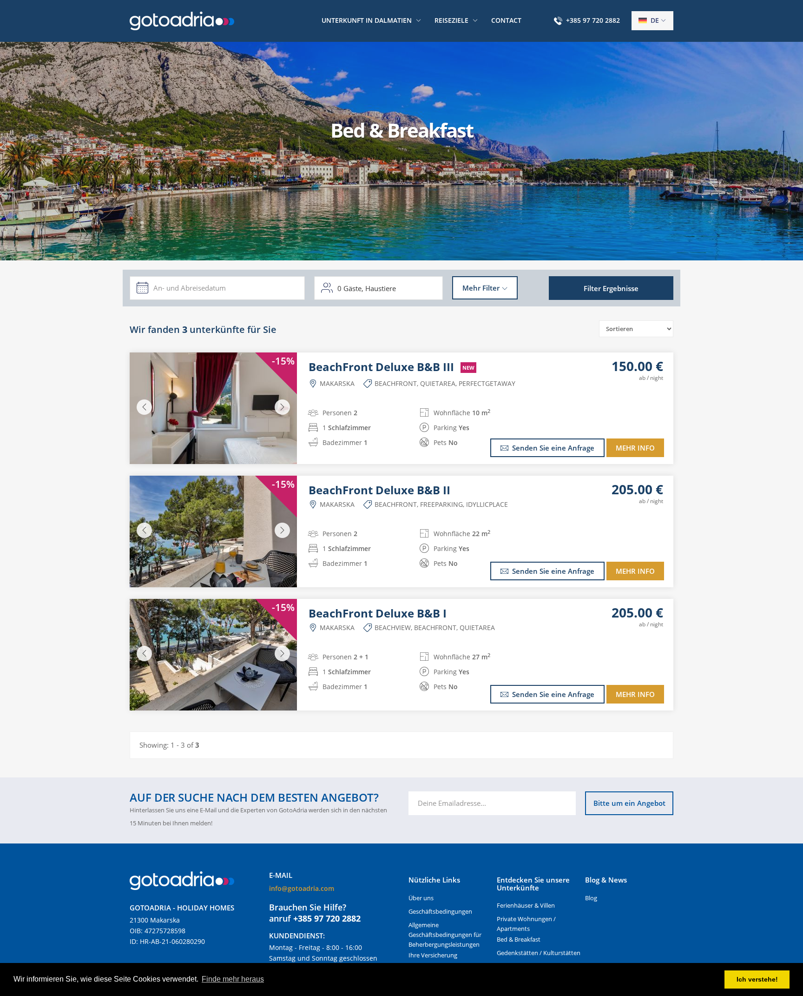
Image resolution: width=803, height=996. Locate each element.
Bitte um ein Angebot (629, 803)
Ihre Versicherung (432, 955)
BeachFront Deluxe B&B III (391, 366)
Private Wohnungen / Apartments (526, 924)
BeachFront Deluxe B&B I (378, 613)
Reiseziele (451, 20)
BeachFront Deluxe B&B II (379, 490)
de (654, 20)
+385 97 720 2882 (593, 20)
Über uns (421, 898)
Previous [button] (144, 407)
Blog (591, 898)
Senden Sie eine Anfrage (553, 447)
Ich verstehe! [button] (757, 979)
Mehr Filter (481, 287)
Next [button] (282, 407)
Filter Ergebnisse (611, 288)
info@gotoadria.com (301, 888)
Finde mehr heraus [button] (233, 979)
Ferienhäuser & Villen (526, 905)
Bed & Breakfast (518, 939)
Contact (506, 20)
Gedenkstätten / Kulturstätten (538, 953)
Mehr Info (635, 447)
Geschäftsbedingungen (440, 911)
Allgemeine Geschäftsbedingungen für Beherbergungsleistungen (444, 935)
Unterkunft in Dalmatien (367, 20)
